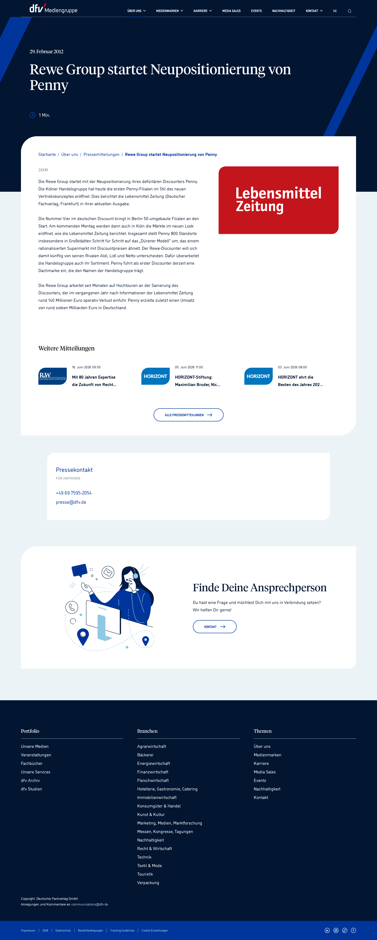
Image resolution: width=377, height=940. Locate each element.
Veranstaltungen (36, 754)
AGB (45, 930)
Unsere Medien (35, 746)
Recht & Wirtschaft (154, 848)
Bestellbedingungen (90, 930)
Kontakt (261, 797)
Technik (144, 857)
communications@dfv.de (89, 904)
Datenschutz (63, 930)
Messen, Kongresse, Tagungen (165, 831)
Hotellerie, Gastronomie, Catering (167, 788)
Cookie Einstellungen (155, 930)
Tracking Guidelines (122, 930)
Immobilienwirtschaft (157, 797)
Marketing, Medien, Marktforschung (169, 822)
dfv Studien (31, 788)
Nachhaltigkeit (150, 840)
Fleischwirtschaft (153, 780)
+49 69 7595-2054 (74, 492)
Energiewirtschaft (153, 763)
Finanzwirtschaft (152, 771)
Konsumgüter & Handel (159, 805)
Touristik (145, 874)
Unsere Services (35, 771)
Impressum (28, 930)
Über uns (262, 746)
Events (260, 780)
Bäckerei (145, 754)
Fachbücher (32, 763)
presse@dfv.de (71, 501)
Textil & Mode (149, 865)
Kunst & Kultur (151, 814)
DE (335, 11)
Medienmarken (267, 754)
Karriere (261, 763)
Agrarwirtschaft (151, 746)
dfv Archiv (30, 780)
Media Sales (265, 771)
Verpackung (148, 882)
